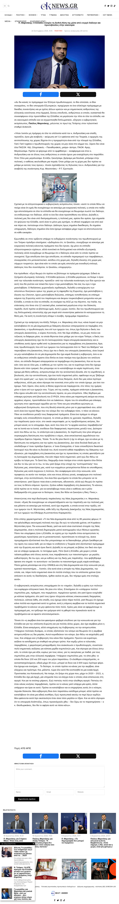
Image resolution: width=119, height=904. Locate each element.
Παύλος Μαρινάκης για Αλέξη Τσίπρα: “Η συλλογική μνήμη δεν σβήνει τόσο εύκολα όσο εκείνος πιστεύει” (43, 843)
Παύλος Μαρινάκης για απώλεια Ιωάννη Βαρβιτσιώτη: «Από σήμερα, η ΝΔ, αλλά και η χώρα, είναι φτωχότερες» (102, 843)
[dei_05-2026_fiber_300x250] (103, 869)
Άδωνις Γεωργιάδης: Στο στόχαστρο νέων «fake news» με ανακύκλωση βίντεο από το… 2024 (23, 851)
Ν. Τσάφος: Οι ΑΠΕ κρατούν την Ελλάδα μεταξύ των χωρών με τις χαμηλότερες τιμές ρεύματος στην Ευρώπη (23, 872)
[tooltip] (105, 5)
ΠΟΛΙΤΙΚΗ (58, 31)
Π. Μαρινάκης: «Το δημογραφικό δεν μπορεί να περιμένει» (73, 841)
